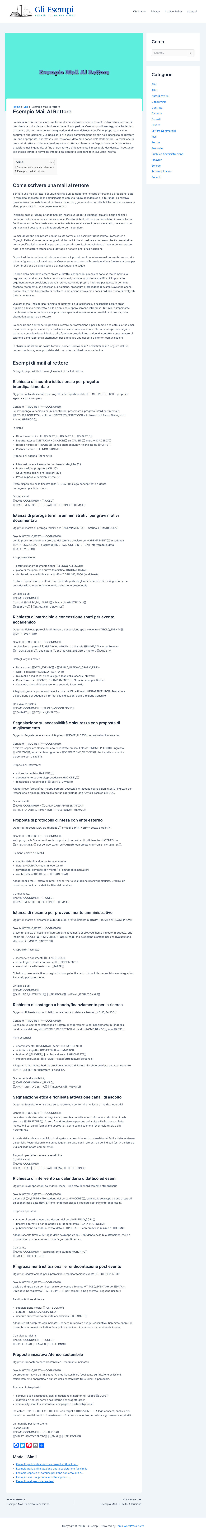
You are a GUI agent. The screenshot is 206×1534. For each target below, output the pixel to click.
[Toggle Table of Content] (50, 162)
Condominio (159, 101)
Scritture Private (161, 171)
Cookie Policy (173, 11)
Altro (155, 90)
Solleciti (156, 177)
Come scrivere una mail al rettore (35, 167)
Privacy (155, 11)
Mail (154, 136)
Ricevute (157, 159)
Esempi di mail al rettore (30, 171)
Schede (156, 165)
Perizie (156, 142)
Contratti (157, 107)
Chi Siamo (139, 11)
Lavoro (156, 125)
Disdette (157, 113)
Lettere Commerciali (164, 130)
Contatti (192, 11)
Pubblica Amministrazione (167, 154)
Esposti (156, 119)
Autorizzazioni (160, 96)
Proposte (157, 148)
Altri (154, 84)
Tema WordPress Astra (130, 1526)
